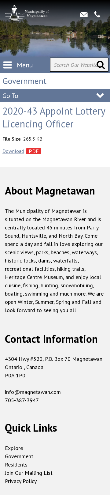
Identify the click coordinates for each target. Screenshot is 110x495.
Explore (14, 448)
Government (19, 456)
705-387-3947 (22, 400)
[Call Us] (97, 14)
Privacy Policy (21, 481)
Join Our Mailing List (29, 472)
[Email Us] (84, 14)
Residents (16, 464)
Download (13, 151)
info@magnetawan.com (33, 391)
